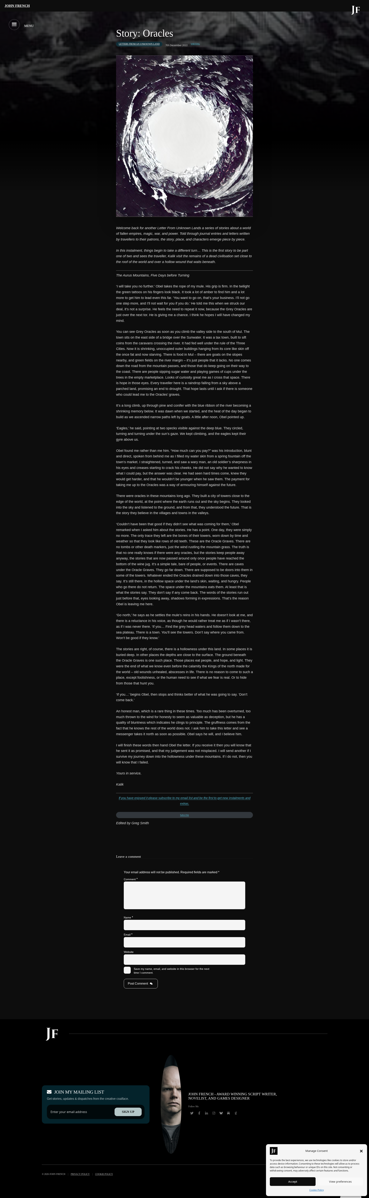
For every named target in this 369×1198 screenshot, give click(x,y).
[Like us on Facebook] (199, 1113)
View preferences (340, 1181)
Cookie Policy (316, 1190)
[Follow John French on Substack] (228, 1113)
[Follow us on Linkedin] (206, 1113)
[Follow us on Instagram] (214, 1113)
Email (128, 934)
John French (17, 5)
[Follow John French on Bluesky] (221, 1113)
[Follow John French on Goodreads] (235, 1113)
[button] (361, 1151)
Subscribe (184, 815)
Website (129, 951)
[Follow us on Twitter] (192, 1113)
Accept (292, 1181)
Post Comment (138, 983)
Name (128, 917)
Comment (131, 879)
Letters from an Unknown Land (139, 44)
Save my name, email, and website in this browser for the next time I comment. (171, 970)
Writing (195, 44)
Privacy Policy (80, 1174)
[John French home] (356, 10)
